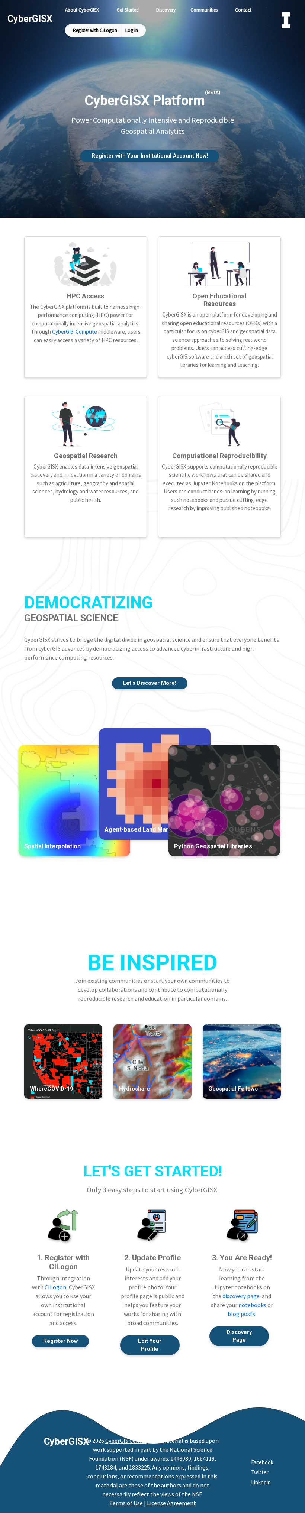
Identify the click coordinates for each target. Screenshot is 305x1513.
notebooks (252, 1305)
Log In (131, 30)
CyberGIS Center (126, 1440)
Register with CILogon (95, 30)
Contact (243, 10)
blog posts (241, 1314)
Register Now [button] (60, 1341)
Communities (204, 10)
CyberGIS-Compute (74, 331)
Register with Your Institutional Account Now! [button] (150, 156)
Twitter (260, 1472)
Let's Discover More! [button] (149, 683)
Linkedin (261, 1482)
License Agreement (171, 1503)
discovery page (241, 1296)
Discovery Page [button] (239, 1336)
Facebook (262, 1462)
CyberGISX (66, 1441)
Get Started (128, 10)
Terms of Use (126, 1503)
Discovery (166, 10)
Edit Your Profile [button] (149, 1345)
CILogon (55, 1287)
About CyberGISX (82, 10)
